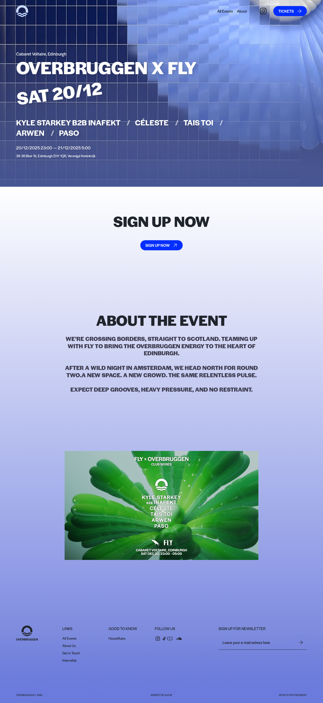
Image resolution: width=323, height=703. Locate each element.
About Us (69, 645)
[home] (22, 11)
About (242, 11)
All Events (225, 11)
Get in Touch (71, 653)
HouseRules (117, 638)
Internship (69, 660)
